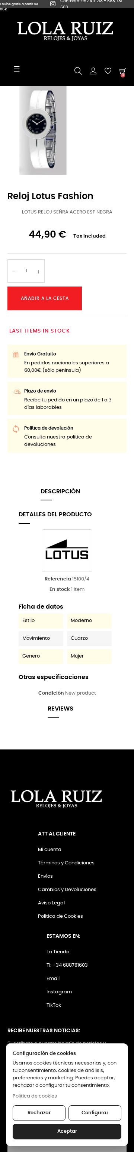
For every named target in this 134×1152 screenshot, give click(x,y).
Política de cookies (35, 1096)
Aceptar (67, 1131)
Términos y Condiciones (66, 863)
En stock (60, 589)
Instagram (59, 992)
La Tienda (58, 952)
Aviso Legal (51, 903)
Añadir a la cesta (45, 298)
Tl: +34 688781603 (67, 965)
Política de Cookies (60, 916)
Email (53, 978)
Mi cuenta (49, 849)
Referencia (58, 579)
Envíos (45, 876)
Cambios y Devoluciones (67, 889)
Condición (51, 693)
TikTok (54, 1005)
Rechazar (39, 1112)
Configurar (95, 1112)
